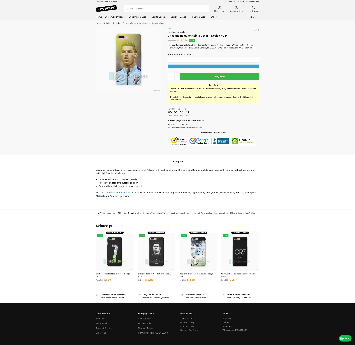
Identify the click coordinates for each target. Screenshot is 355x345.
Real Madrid (250, 213)
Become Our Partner (190, 330)
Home (98, 23)
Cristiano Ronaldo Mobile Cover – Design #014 (196, 275)
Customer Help (236, 11)
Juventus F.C (206, 213)
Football (196, 213)
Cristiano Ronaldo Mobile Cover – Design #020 (155, 275)
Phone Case (218, 213)
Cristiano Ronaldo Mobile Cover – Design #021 (238, 275)
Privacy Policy (102, 323)
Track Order (254, 11)
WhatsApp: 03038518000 (234, 330)
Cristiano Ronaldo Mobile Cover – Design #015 (113, 275)
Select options (114, 286)
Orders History (187, 322)
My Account (219, 11)
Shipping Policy (145, 328)
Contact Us (101, 332)
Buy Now (220, 76)
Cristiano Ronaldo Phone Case (116, 192)
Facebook (226, 318)
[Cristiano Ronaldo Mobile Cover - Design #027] (254, 29)
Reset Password (187, 326)
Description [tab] (177, 161)
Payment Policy (145, 323)
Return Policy (144, 318)
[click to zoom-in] (128, 59)
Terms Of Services (104, 328)
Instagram (227, 326)
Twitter (225, 322)
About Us (100, 318)
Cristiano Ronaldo (112, 23)
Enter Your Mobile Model (181, 54)
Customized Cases (159, 213)
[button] (254, 17)
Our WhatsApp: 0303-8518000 (153, 332)
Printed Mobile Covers (234, 213)
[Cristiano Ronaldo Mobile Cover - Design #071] (257, 29)
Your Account (186, 318)
